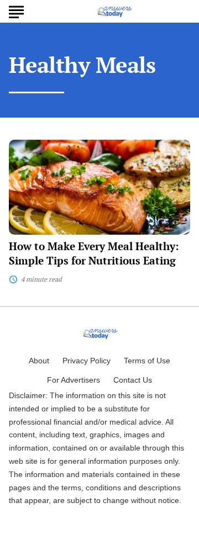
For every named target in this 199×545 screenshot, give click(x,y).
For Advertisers (73, 379)
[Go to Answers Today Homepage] (114, 11)
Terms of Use (147, 360)
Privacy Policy (86, 360)
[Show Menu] (16, 10)
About (39, 360)
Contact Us (132, 379)
